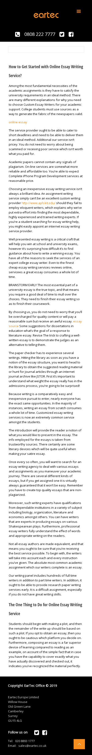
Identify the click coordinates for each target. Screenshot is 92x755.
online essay (18, 122)
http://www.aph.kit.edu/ (38, 203)
